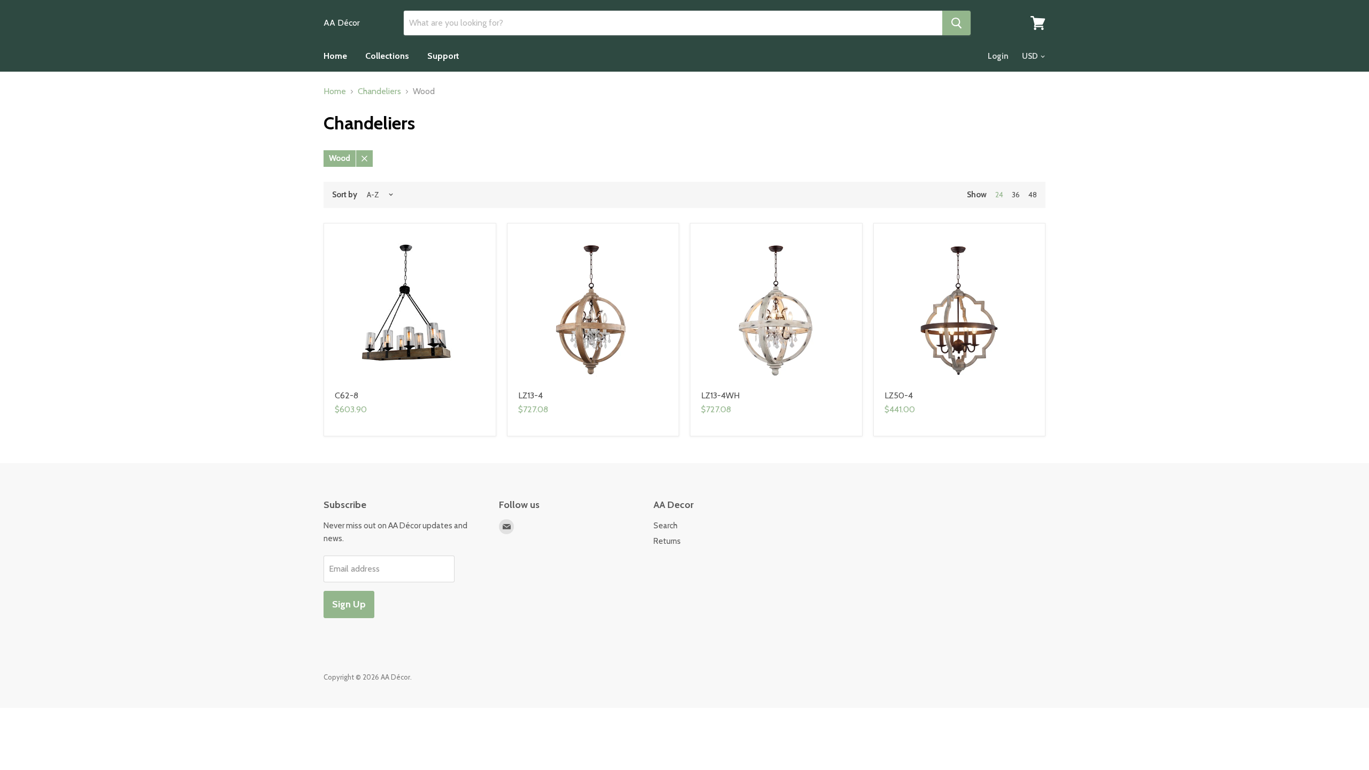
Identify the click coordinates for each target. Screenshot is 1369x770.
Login (998, 56)
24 (999, 194)
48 (1032, 194)
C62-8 (346, 395)
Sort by (344, 194)
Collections (387, 56)
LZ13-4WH (720, 395)
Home (335, 56)
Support (443, 56)
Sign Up (349, 604)
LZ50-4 (899, 395)
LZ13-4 (530, 395)
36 (1016, 194)
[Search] (956, 23)
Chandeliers (379, 91)
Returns (667, 541)
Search (665, 525)
